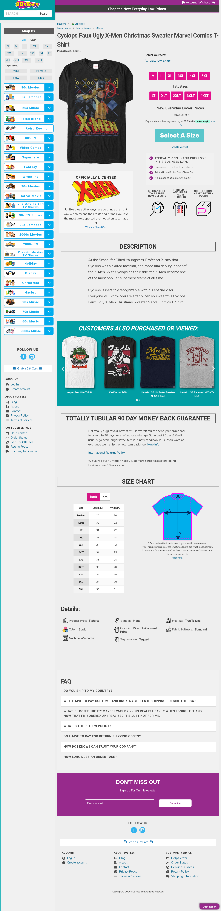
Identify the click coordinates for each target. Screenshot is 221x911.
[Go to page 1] (137, 400)
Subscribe (175, 803)
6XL (41, 53)
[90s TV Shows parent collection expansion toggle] (49, 215)
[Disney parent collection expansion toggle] (49, 273)
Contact (15, 411)
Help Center (19, 433)
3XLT (26, 60)
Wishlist (204, 2)
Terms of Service (22, 420)
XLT (7, 60)
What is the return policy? (87, 726)
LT (49, 53)
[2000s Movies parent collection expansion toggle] (49, 234)
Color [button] (33, 39)
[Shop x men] (96, 205)
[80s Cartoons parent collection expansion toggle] (49, 97)
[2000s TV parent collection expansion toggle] (49, 244)
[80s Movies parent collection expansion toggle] (49, 87)
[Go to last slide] (63, 369)
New (16, 78)
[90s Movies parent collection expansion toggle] (49, 186)
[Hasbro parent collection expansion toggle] (49, 292)
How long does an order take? (90, 757)
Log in (15, 384)
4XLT (39, 60)
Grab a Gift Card (27, 368)
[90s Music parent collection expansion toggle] (49, 302)
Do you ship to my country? (88, 691)
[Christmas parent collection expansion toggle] (49, 283)
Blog (14, 402)
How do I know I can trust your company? (100, 746)
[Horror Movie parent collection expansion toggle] (49, 196)
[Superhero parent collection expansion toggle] (49, 157)
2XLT (16, 60)
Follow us (27, 349)
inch (93, 497)
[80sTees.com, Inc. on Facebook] (23, 356)
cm (105, 497)
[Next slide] (213, 369)
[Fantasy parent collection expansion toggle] (49, 167)
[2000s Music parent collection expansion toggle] (49, 331)
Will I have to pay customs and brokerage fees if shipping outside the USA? (130, 701)
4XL (22, 53)
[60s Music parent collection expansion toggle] (49, 321)
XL (35, 46)
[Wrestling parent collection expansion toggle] (49, 176)
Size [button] (24, 39)
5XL (32, 53)
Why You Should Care (96, 227)
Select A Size (179, 135)
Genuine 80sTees (22, 442)
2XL (47, 46)
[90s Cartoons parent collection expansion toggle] (49, 225)
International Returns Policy (106, 453)
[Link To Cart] (213, 2)
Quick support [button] (209, 906)
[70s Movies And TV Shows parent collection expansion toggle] (49, 205)
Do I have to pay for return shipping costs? (102, 736)
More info (153, 444)
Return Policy (19, 447)
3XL (9, 53)
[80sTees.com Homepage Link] (27, 8)
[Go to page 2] (139, 400)
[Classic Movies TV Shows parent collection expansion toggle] (49, 254)
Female (41, 71)
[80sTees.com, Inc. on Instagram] (31, 356)
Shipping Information (24, 451)
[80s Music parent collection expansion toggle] (49, 108)
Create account (20, 389)
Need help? (177, 557)
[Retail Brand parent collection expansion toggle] (49, 119)
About (15, 406)
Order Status (19, 438)
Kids (41, 78)
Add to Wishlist (180, 147)
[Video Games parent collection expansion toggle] (49, 148)
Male (16, 71)
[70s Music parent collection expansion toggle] (49, 312)
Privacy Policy (20, 416)
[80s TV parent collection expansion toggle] (49, 138)
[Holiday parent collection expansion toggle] (49, 263)
